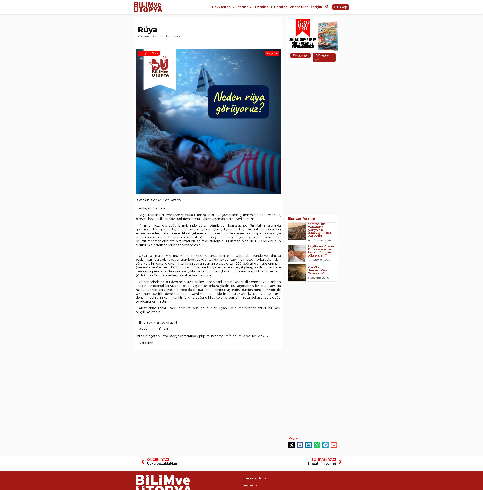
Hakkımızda (252, 478)
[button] (223, 7)
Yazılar (248, 485)
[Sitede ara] (327, 7)
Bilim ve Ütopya (147, 36)
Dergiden (165, 36)
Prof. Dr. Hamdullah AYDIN (159, 200)
